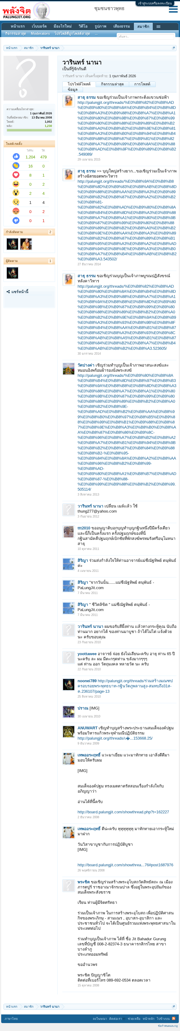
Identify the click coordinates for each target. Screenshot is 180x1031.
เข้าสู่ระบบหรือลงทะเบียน (155, 3)
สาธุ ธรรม (87, 97)
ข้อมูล (73, 89)
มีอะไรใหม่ (63, 26)
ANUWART (88, 728)
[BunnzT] (26, 244)
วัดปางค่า (86, 365)
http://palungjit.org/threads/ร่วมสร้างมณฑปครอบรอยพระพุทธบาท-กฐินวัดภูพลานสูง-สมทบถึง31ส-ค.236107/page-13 (125, 685)
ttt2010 (84, 528)
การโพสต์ (142, 84)
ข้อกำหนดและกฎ (168, 1025)
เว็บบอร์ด (39, 26)
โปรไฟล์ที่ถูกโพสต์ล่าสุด (72, 33)
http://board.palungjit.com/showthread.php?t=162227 (123, 812)
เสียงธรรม (121, 26)
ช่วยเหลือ (134, 1019)
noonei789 (87, 680)
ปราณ (83, 708)
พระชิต (84, 882)
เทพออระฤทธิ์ (89, 755)
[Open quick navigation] (173, 47)
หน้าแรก (18, 26)
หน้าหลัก (148, 1019)
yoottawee (87, 653)
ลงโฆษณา (100, 1019)
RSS (173, 1018)
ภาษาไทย (11, 1019)
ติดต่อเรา (115, 1019)
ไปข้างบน (163, 1019)
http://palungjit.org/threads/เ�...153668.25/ (115, 738)
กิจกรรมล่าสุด (112, 84)
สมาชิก (143, 26)
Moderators (40, 33)
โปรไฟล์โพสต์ (79, 84)
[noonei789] (12, 244)
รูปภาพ (100, 26)
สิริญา (83, 560)
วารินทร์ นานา (90, 506)
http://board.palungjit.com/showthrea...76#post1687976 (125, 865)
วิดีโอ (83, 26)
